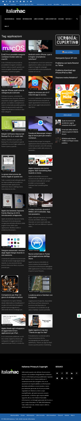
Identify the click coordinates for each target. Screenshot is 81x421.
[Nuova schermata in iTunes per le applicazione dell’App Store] (40, 242)
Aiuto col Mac (68, 52)
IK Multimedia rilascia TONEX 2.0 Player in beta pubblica (70, 141)
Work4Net (56, 4)
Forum (18, 19)
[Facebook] (6, 1)
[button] (77, 19)
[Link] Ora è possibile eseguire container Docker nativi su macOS (13, 56)
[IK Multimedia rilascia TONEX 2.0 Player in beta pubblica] (58, 140)
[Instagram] (10, 1)
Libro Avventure (50, 19)
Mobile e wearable (7, 87)
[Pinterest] (17, 1)
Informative (31, 419)
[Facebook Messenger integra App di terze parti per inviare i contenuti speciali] (40, 123)
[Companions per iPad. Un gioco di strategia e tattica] (13, 283)
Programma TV (65, 4)
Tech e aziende (33, 51)
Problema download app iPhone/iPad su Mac (65, 71)
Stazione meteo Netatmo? (66, 77)
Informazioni (40, 4)
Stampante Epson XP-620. (66, 58)
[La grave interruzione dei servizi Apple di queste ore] (13, 163)
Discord (61, 19)
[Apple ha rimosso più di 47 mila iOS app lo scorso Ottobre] (40, 83)
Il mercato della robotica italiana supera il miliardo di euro (70, 132)
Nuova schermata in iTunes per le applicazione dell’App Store (39, 256)
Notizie (68, 19)
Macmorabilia (76, 4)
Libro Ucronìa (38, 19)
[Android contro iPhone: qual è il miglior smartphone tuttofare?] (40, 46)
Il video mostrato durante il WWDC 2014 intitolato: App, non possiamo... (39, 211)
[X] (27, 1)
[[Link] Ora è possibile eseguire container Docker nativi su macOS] (13, 46)
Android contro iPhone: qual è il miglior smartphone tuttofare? (40, 56)
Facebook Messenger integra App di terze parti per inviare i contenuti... (39, 135)
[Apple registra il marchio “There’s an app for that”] (40, 321)
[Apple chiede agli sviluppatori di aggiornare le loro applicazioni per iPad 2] (13, 320)
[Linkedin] (13, 1)
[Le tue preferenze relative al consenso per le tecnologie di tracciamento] (79, 316)
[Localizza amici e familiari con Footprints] (40, 283)
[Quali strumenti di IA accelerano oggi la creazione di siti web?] (58, 122)
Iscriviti (50, 4)
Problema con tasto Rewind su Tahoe (66, 64)
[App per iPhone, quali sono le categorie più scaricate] (13, 82)
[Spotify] (20, 1)
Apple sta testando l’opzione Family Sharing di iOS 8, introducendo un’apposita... (12, 213)
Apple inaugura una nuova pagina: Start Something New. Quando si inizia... (40, 170)
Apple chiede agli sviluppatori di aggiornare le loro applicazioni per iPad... (12, 330)
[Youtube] (30, 1)
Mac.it (7, 26)
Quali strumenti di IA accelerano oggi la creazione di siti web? (69, 123)
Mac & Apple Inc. (6, 51)
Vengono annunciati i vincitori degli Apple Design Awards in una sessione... (13, 252)
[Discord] (3, 1)
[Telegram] (24, 1)
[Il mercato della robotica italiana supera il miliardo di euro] (58, 131)
